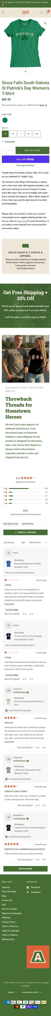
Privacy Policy (8, 922)
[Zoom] (45, 23)
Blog (4, 896)
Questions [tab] (27, 524)
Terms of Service (10, 926)
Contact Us (7, 900)
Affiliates (6, 917)
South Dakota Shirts (25, 268)
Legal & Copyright (10, 930)
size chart (21, 220)
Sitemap (6, 887)
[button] (25, 488)
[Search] (41, 12)
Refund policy (8, 939)
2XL (37, 134)
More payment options (26, 165)
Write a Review (27, 533)
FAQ (4, 904)
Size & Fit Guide (9, 909)
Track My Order (9, 891)
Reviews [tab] (10, 524)
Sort (24, 542)
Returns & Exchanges (12, 913)
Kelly (5, 120)
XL (28, 134)
